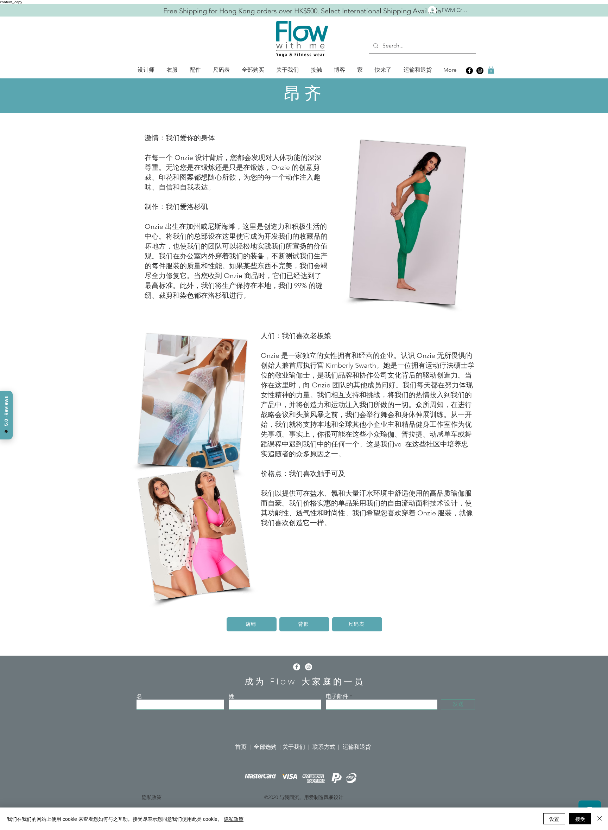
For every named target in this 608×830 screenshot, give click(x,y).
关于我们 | (297, 747)
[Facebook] (469, 70)
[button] (146, 70)
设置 (554, 818)
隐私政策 (233, 818)
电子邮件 (337, 696)
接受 (580, 818)
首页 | (244, 747)
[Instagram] (479, 70)
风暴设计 (333, 797)
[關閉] (599, 818)
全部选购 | (268, 747)
